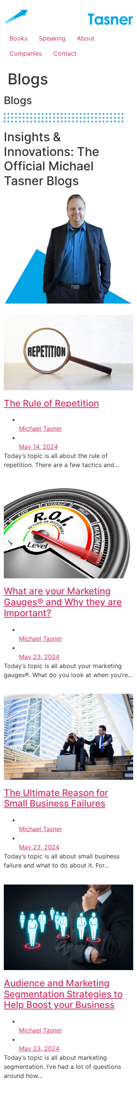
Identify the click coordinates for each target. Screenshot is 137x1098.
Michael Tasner (40, 428)
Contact (64, 53)
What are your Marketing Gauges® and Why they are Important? (63, 602)
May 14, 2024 (38, 446)
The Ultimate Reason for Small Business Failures (56, 798)
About (85, 38)
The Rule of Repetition (51, 403)
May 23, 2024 (39, 656)
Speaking (52, 38)
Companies (26, 53)
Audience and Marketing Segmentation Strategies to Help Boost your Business (63, 994)
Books (18, 38)
